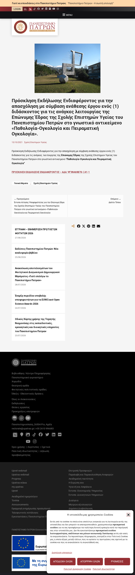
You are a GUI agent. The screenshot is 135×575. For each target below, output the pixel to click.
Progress (16, 478)
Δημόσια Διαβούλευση (81, 508)
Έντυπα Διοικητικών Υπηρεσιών (86, 495)
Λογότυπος (33, 447)
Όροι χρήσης (18, 447)
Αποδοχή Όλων (62, 561)
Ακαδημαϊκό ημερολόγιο (25, 496)
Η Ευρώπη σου (76, 482)
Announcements (20, 504)
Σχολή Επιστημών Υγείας (35, 142)
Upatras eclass (19, 482)
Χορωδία (16, 381)
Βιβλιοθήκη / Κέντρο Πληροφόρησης (31, 373)
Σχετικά (46, 447)
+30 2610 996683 (45, 428)
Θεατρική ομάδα (20, 385)
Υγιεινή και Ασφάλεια (80, 486)
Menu (69, 15)
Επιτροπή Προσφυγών (80, 470)
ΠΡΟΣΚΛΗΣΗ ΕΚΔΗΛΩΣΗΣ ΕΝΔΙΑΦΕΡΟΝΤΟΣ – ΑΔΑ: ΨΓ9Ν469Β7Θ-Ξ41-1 (51, 172)
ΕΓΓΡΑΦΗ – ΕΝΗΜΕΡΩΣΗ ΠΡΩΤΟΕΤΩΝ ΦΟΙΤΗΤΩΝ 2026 (36, 231)
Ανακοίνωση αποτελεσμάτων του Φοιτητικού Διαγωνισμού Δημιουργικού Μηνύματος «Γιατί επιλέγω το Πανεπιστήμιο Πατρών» (37, 274)
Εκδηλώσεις (18, 403)
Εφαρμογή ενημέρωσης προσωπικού (31, 508)
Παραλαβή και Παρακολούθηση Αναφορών (91, 474)
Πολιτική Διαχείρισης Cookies (77, 569)
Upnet (15, 490)
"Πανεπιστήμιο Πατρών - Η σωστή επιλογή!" (91, 3)
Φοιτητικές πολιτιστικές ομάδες (29, 389)
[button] (128, 514)
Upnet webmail (19, 470)
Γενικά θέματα (21, 183)
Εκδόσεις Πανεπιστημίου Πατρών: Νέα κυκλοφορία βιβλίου (36, 251)
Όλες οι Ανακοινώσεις (24, 399)
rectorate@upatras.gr (23, 428)
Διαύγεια (73, 500)
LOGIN (17, 9)
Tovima (15, 500)
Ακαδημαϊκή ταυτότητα (81, 478)
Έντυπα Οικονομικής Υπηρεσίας (86, 490)
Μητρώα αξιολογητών (80, 504)
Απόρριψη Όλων (90, 561)
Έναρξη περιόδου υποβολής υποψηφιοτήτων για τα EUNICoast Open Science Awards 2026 (37, 299)
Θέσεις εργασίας (21, 407)
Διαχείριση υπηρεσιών (62, 552)
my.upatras (17, 486)
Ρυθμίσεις (117, 561)
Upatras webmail (20, 474)
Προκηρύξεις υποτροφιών (26, 411)
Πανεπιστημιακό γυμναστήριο (27, 377)
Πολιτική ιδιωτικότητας (104, 569)
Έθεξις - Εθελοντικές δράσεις (27, 393)
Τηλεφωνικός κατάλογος (25, 512)
